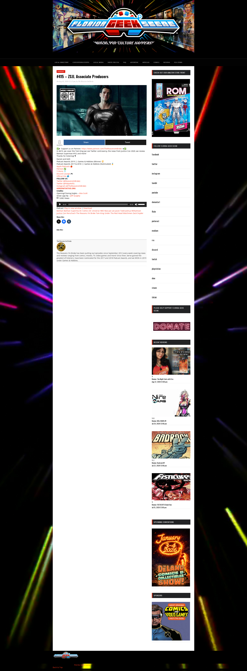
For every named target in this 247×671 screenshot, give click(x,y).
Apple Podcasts (63, 166)
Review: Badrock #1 (158, 462)
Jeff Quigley (75, 195)
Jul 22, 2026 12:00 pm (159, 465)
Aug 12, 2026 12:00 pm (159, 381)
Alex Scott (83, 193)
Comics (156, 62)
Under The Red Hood (114, 213)
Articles (145, 62)
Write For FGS (113, 62)
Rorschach (71, 213)
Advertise (134, 62)
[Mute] (136, 204)
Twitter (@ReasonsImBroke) (68, 181)
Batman (60, 211)
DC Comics (84, 211)
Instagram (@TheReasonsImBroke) (71, 186)
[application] (102, 204)
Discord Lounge (63, 173)
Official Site (61, 176)
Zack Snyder (138, 213)
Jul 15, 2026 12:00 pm (159, 507)
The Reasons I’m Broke (85, 213)
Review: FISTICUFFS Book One (162, 504)
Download (87, 208)
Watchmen (127, 213)
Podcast (61, 71)
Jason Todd (120, 211)
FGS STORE (178, 62)
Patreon (60, 169)
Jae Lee (112, 211)
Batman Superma (71, 211)
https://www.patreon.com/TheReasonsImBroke (102, 148)
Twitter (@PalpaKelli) (65, 183)
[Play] (60, 204)
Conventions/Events (81, 62)
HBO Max (104, 211)
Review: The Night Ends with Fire (162, 379)
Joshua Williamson (133, 211)
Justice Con (61, 213)
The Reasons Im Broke (86, 81)
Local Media (98, 62)
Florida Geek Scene (82, 665)
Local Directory (62, 62)
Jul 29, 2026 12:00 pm (159, 423)
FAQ (124, 62)
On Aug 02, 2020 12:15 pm (66, 81)
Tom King (100, 213)
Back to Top (58, 667)
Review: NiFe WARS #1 (159, 420)
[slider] (141, 204)
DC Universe (94, 211)
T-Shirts (60, 171)
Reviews (167, 62)
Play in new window (72, 208)
